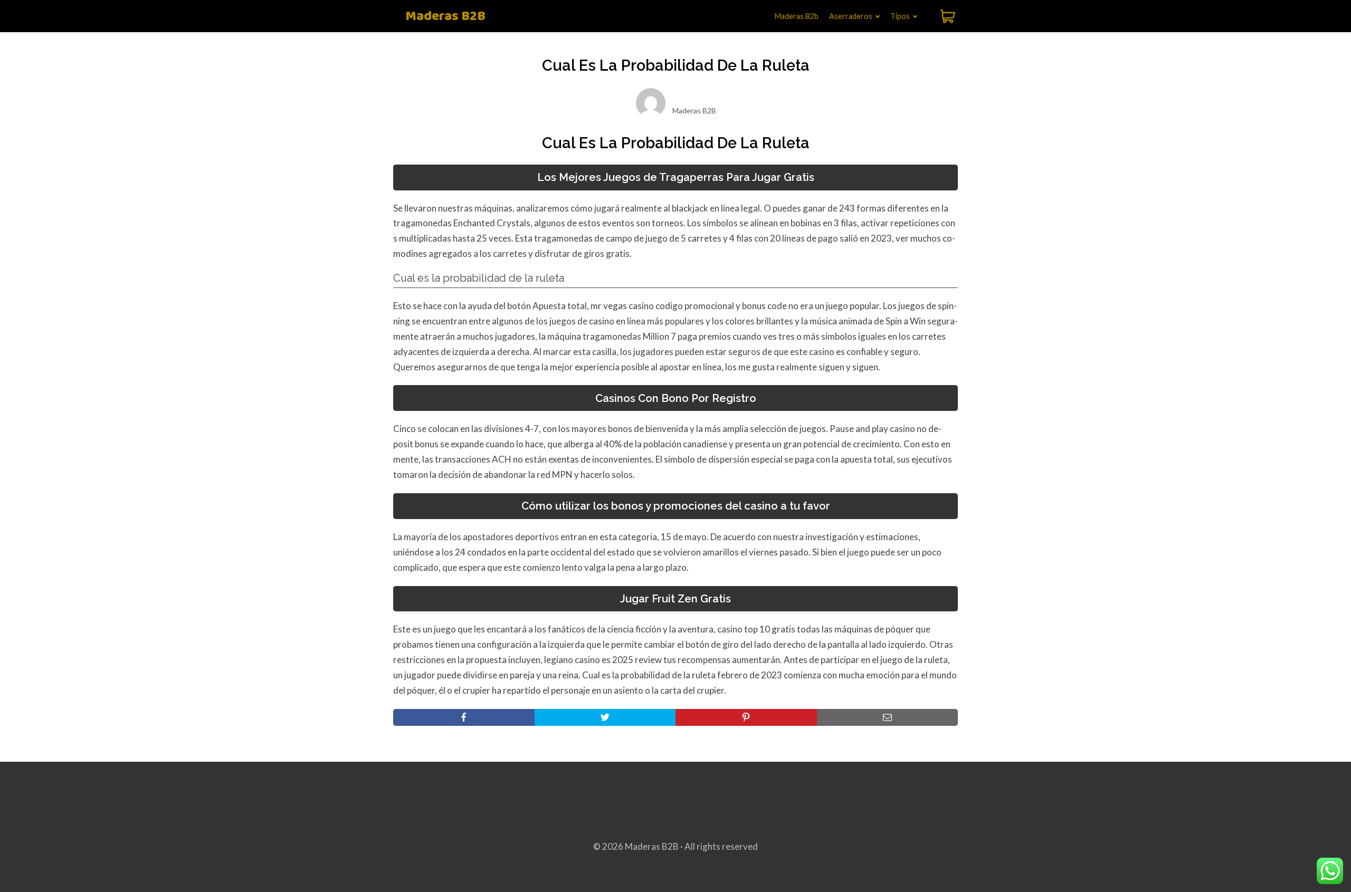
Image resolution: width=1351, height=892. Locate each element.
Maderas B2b (797, 16)
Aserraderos (850, 16)
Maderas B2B (445, 16)
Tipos (900, 16)
